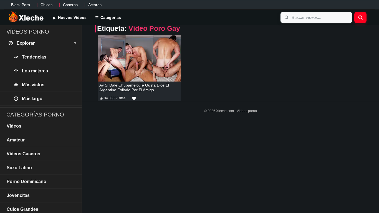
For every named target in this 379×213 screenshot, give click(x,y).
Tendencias (34, 57)
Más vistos (33, 84)
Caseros (70, 4)
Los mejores (35, 71)
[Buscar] (360, 17)
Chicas (46, 4)
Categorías (110, 17)
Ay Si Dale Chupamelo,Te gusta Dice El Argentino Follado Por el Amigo (134, 87)
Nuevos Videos (72, 17)
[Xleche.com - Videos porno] (26, 17)
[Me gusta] (134, 98)
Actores (95, 4)
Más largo (32, 98)
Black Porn (20, 4)
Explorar (46, 43)
